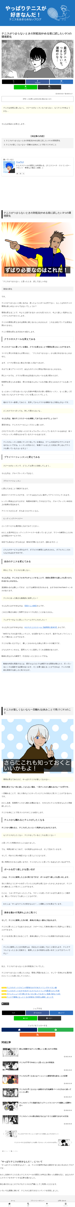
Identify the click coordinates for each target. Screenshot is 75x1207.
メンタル (6, 1003)
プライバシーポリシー (37, 1200)
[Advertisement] (37, 193)
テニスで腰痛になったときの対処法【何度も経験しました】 (30, 997)
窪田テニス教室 (30, 606)
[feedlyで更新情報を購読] (20, 173)
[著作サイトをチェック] (17, 173)
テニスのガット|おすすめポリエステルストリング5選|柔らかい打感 (32, 991)
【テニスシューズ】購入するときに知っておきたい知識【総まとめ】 (33, 994)
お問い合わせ (62, 1200)
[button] (49, 87)
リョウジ (20, 162)
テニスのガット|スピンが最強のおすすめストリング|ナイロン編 (31, 988)
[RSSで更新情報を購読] (23, 173)
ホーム (13, 1200)
